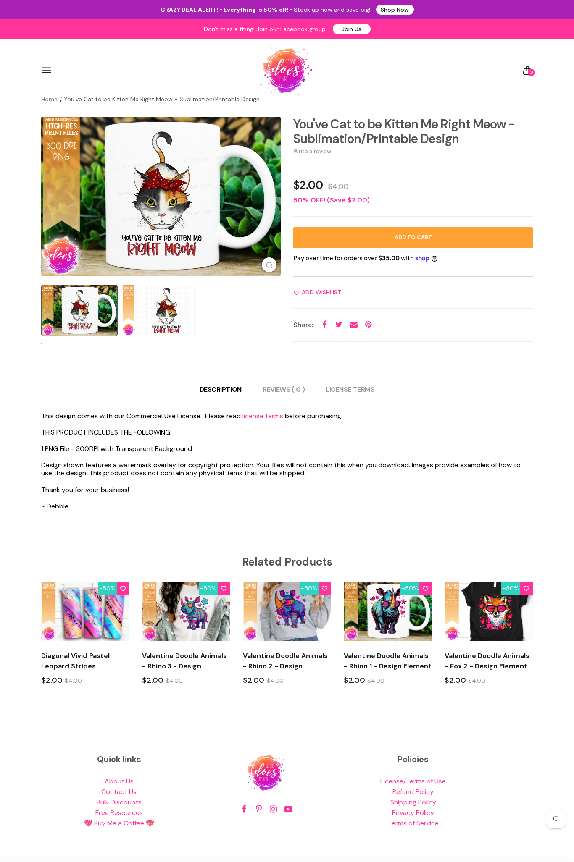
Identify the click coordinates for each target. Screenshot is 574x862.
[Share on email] (353, 325)
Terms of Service (413, 823)
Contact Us (119, 791)
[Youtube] (288, 809)
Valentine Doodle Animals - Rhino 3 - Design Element (184, 661)
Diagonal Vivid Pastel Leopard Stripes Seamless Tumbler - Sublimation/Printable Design (78, 661)
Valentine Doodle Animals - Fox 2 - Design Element (487, 661)
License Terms (350, 389)
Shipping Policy (413, 802)
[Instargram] (273, 809)
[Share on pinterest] (368, 325)
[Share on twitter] (339, 325)
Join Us (351, 29)
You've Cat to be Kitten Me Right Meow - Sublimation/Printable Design (404, 131)
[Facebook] (244, 809)
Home (49, 99)
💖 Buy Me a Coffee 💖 (119, 823)
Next (272, 196)
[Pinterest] (258, 809)
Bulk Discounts (119, 802)
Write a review (312, 151)
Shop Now (395, 9)
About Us (119, 781)
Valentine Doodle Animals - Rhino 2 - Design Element (285, 661)
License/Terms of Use (413, 781)
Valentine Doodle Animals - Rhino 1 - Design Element (388, 661)
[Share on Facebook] (324, 325)
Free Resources (119, 812)
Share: (303, 324)
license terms (262, 415)
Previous (49, 196)
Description (221, 389)
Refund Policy (413, 791)
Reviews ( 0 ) (284, 389)
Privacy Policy (413, 812)
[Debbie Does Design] (286, 70)
